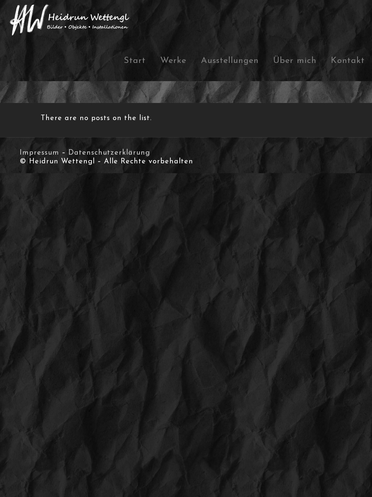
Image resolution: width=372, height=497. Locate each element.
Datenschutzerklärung (109, 152)
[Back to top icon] (337, 482)
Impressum (39, 152)
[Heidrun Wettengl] (70, 20)
